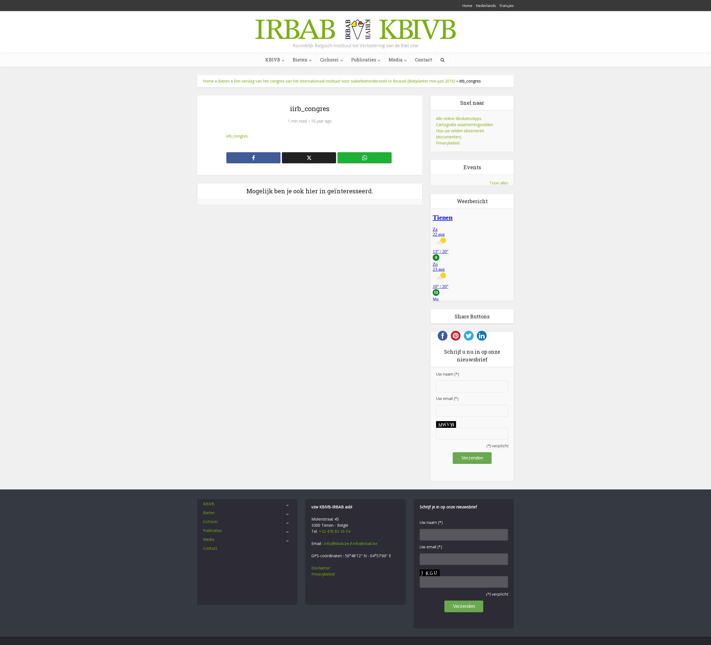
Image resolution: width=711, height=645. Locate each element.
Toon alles (498, 183)
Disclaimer (320, 568)
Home (467, 5)
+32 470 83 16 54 (334, 531)
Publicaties (363, 59)
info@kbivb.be (336, 543)
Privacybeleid (447, 143)
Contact (423, 59)
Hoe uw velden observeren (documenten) (460, 133)
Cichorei (329, 59)
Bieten (300, 59)
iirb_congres (237, 136)
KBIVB (272, 59)
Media (395, 59)
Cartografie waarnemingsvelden (464, 124)
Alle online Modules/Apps (458, 118)
